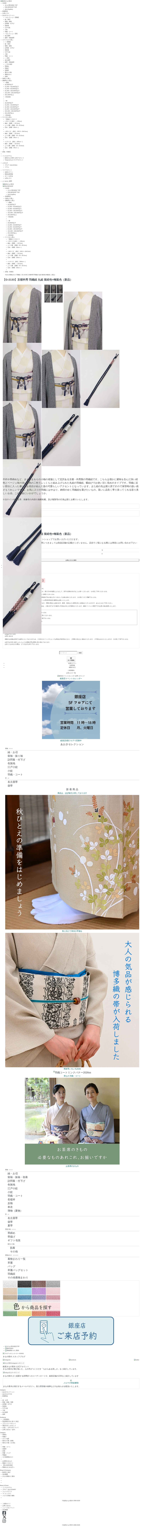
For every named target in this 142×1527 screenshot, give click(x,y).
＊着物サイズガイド (11, 119)
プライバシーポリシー (9, 1423)
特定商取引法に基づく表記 (10, 1421)
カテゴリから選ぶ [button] (7, 40)
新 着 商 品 (72, 789)
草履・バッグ (6, 1453)
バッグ (11, 1266)
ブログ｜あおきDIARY (9, 1489)
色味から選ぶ (6, 78)
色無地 (7, 25)
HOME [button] (4, 3)
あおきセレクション (72, 744)
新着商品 (5, 11)
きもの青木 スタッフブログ (14, 1357)
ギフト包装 (14, 1240)
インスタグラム (7, 1487)
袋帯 (10, 785)
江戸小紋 (7, 27)
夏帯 (10, 1225)
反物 (6, 76)
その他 (14, 1251)
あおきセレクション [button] (8, 15)
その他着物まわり (18, 1277)
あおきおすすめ (7, 1394)
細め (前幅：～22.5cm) (12, 123)
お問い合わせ (9, 636)
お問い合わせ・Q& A (8, 1429)
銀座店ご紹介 (6, 1472)
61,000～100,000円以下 (12, 90)
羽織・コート (9, 31)
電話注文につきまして (9, 1425)
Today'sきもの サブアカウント (14, 160)
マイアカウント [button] (7, 170)
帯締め (7, 66)
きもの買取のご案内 (8, 1476)
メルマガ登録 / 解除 (8, 1495)
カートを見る (9, 176)
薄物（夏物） (15, 1210)
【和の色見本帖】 (7, 1465)
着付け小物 (8, 72)
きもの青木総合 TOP (11, 5)
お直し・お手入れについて (10, 1427)
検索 (80, 653)
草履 (10, 1262)
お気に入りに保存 (71, 560)
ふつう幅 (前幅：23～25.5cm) (14, 125)
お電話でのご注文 (10, 634)
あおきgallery (9, 9)
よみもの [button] (5, 163)
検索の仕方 (72, 667)
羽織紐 (18, 274)
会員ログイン (9, 172)
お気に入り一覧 (71, 673)
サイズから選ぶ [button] (7, 117)
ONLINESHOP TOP (11, 7)
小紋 (6, 29)
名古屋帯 (7, 35)
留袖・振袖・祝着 (18, 1177)
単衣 (10, 1207)
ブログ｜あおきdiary (11, 165)
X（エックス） (7, 1493)
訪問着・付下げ (9, 23)
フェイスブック (7, 1491)
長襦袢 (7, 70)
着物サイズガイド (7, 1463)
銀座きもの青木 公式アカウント (14, 158)
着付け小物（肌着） (8, 1440)
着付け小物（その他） (9, 1443)
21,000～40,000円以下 (12, 86)
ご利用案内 (71, 670)
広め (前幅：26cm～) (12, 127)
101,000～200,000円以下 (12, 92)
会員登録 (72, 665)
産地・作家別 (6, 152)
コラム (7, 167)
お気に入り (5, 13)
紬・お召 (13, 752)
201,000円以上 (9, 95)
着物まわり (8, 74)
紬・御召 (7, 19)
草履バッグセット (18, 1270)
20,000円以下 (9, 84)
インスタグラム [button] (7, 156)
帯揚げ (7, 68)
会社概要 (5, 1474)
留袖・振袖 (8, 21)
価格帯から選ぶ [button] (7, 80)
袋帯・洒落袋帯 (9, 37)
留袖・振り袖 (15, 756)
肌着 (12, 1247)
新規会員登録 (9, 174)
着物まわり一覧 (17, 1259)
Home (7, 274)
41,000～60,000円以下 (12, 88)
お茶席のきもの (7, 1461)
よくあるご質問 (7, 181)
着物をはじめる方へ (8, 1467)
